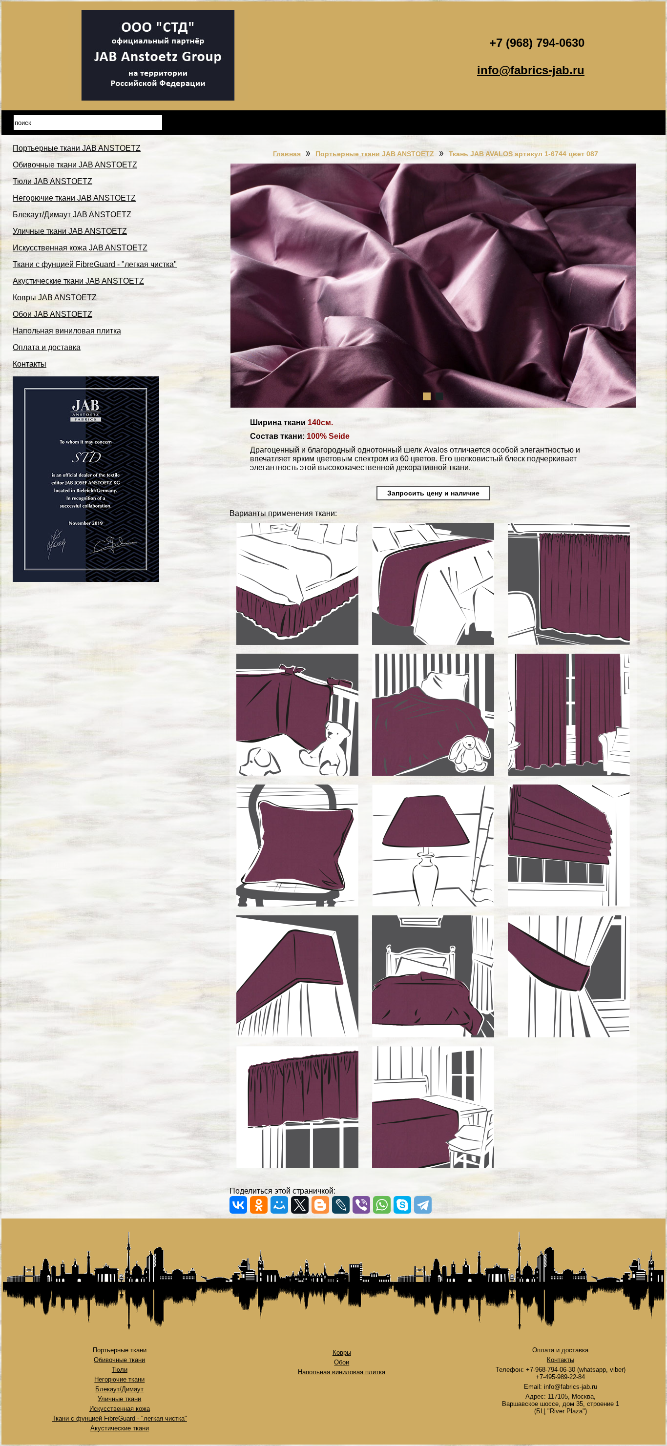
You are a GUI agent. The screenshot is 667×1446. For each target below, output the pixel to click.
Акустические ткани (119, 1428)
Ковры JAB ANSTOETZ (55, 297)
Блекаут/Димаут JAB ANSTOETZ (72, 214)
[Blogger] (320, 1205)
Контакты (29, 364)
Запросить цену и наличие (433, 493)
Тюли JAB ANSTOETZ (52, 181)
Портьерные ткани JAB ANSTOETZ (77, 148)
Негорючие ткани (119, 1379)
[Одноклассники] (259, 1205)
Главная (287, 154)
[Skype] (402, 1205)
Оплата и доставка (47, 347)
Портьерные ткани (119, 1350)
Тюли (119, 1369)
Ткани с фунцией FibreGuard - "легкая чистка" (95, 264)
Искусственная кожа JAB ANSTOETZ (80, 248)
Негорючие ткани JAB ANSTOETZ (74, 198)
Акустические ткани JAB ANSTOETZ (78, 281)
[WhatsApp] (382, 1205)
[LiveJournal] (341, 1205)
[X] (300, 1205)
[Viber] (361, 1205)
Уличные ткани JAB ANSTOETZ (70, 231)
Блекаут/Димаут (119, 1389)
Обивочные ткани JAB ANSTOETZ (75, 165)
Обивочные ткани (119, 1359)
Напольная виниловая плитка (67, 331)
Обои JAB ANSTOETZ (52, 314)
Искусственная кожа (119, 1408)
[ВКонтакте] (238, 1205)
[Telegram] (423, 1205)
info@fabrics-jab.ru (530, 70)
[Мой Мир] (279, 1205)
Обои (341, 1362)
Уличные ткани (119, 1399)
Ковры (342, 1352)
